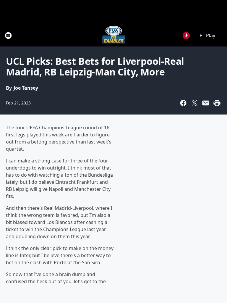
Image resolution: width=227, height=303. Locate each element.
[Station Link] (113, 35)
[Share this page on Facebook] (183, 103)
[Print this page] (217, 103)
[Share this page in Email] (206, 103)
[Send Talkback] (186, 35)
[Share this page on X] (194, 103)
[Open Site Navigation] (8, 35)
